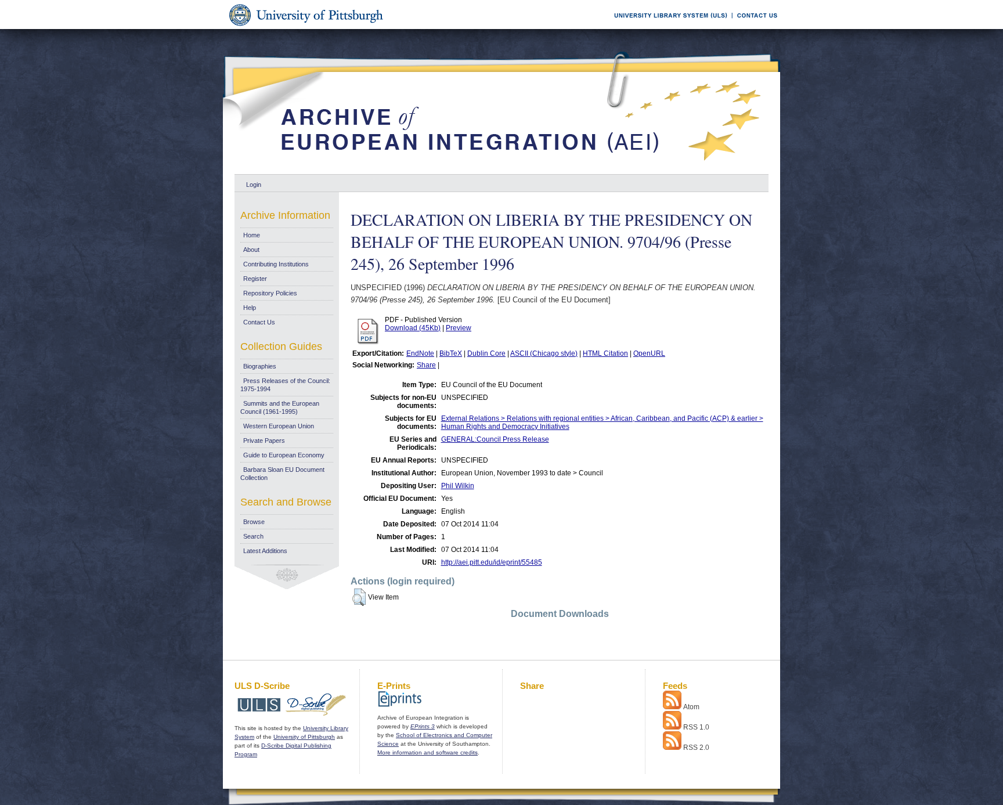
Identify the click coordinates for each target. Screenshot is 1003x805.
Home (251, 235)
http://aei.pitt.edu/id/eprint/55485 (491, 562)
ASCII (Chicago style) (544, 353)
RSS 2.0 (696, 747)
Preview (458, 328)
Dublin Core (486, 353)
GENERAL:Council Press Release (495, 439)
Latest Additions (265, 550)
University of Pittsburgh (304, 737)
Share (426, 365)
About (251, 249)
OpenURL (649, 353)
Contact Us (259, 322)
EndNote (420, 353)
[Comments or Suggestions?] (754, 27)
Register (255, 278)
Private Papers (264, 440)
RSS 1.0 (696, 727)
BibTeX (450, 353)
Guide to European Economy (283, 455)
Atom (691, 707)
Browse (254, 521)
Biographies (259, 366)
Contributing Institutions (276, 264)
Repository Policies (270, 293)
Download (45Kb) (413, 328)
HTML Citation (605, 353)
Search (253, 536)
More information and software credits (427, 752)
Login (253, 184)
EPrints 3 (422, 726)
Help (249, 307)
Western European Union (278, 426)
